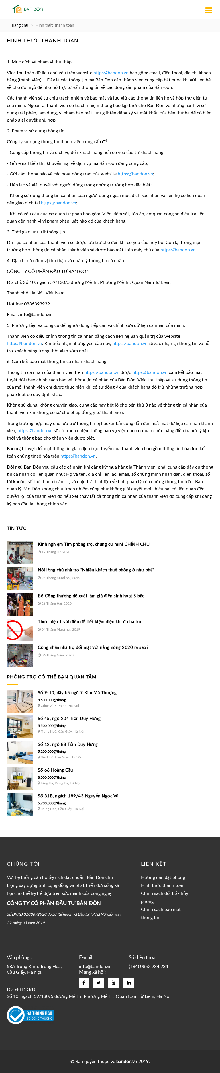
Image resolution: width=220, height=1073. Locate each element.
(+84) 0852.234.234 (148, 966)
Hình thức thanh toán (162, 885)
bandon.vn (126, 1061)
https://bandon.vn (111, 73)
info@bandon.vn (95, 966)
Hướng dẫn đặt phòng (163, 877)
